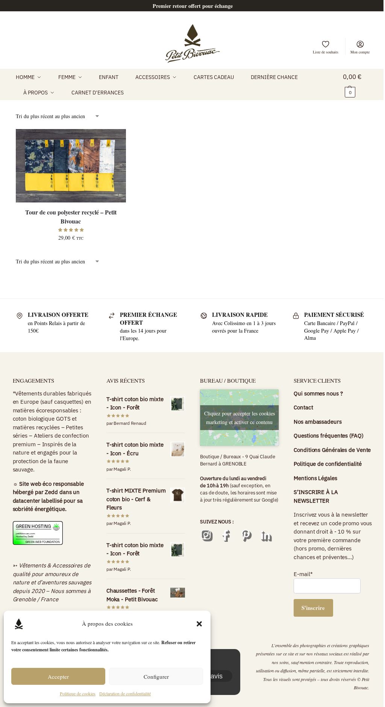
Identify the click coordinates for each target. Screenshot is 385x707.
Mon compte (360, 52)
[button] (199, 624)
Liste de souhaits (325, 52)
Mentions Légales (315, 478)
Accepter (58, 676)
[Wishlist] (114, 140)
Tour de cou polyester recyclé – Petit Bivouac (71, 216)
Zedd (51, 492)
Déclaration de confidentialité (125, 693)
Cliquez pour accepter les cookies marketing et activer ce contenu (239, 418)
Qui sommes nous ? (318, 393)
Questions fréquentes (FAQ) (328, 435)
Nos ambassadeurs (317, 421)
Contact (303, 407)
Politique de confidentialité (328, 463)
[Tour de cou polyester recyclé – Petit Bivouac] (71, 165)
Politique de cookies (77, 693)
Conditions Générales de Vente (332, 449)
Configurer (156, 676)
